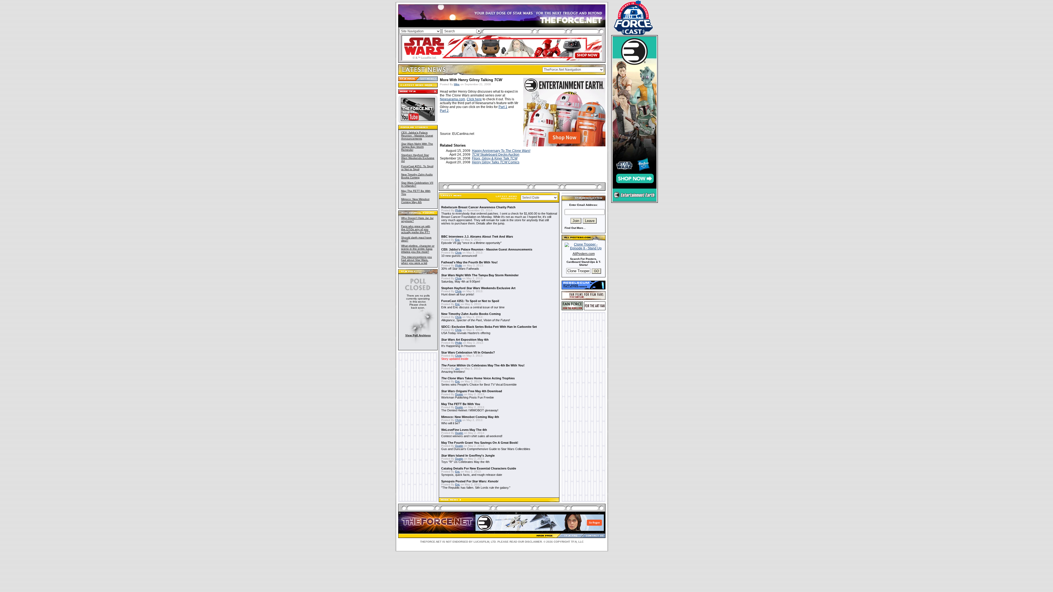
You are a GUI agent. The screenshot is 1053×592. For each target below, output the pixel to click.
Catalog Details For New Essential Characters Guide (478, 468)
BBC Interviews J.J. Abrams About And (477, 236)
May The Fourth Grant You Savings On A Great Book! (479, 442)
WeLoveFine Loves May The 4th (464, 429)
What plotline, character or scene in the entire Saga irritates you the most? (417, 248)
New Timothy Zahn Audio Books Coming (417, 176)
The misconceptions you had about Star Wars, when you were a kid (416, 259)
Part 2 (444, 111)
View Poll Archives (418, 335)
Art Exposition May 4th (465, 339)
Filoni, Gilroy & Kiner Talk (494, 158)
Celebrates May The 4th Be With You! (483, 365)
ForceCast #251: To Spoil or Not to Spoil (417, 168)
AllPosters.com (584, 254)
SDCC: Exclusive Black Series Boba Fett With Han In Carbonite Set (489, 326)
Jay (457, 368)
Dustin (459, 394)
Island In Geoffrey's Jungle (468, 455)
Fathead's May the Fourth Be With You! (469, 262)
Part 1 (503, 107)
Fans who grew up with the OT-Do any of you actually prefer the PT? (415, 229)
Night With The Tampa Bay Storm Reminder (417, 146)
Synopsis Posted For (469, 481)
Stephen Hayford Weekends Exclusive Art (417, 158)
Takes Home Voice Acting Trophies (478, 378)
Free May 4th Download (471, 391)
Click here (474, 99)
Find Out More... (575, 227)
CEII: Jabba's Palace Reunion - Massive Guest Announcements (417, 135)
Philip (458, 210)
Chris (458, 252)
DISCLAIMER (533, 541)
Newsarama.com (452, 99)
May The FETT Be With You (460, 404)
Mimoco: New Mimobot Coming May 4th (415, 201)
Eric (457, 239)
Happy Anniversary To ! (501, 151)
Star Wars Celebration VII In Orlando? (468, 352)
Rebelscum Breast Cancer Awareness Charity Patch (478, 207)
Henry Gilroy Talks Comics (495, 162)
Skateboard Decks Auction (495, 154)
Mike (457, 84)
